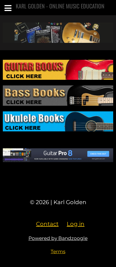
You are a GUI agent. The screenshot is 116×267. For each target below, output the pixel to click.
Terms (58, 251)
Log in (75, 223)
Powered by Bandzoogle (58, 238)
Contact (47, 223)
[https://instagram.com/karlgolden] (58, 186)
